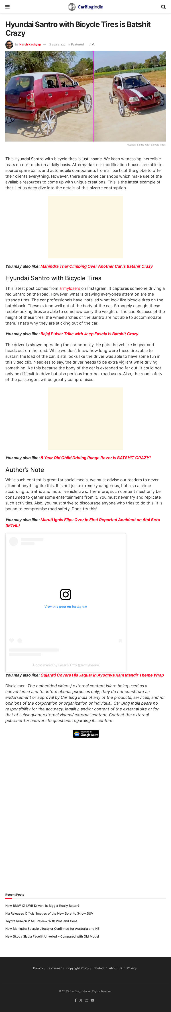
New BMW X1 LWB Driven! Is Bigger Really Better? (42, 905)
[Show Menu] (7, 6)
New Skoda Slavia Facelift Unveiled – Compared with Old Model (52, 936)
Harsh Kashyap (30, 44)
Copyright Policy (77, 968)
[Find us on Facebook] (76, 1000)
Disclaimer (55, 968)
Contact (99, 968)
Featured (77, 44)
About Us (115, 968)
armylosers (69, 288)
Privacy (38, 968)
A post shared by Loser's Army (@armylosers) (66, 665)
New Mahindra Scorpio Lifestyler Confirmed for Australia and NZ (52, 928)
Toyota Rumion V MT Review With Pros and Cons (41, 921)
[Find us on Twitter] (81, 1000)
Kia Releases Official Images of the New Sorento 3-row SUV (49, 913)
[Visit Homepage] (85, 6)
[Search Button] (163, 6)
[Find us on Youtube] (92, 1000)
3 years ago (57, 44)
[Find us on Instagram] (86, 1000)
